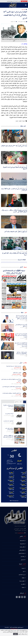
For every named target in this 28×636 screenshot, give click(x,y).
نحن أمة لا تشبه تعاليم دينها (9, 413)
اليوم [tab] (24, 401)
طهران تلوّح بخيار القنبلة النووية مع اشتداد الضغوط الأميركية (15, 168)
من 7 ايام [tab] (21, 401)
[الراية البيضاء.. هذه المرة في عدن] (19, 423)
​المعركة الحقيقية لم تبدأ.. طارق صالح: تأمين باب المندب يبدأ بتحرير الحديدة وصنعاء (21, 344)
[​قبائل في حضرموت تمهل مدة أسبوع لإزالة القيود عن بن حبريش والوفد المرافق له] (7, 337)
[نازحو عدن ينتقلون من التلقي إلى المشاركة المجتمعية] (19, 408)
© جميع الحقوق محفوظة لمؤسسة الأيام (16, 627)
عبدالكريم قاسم (18, 388)
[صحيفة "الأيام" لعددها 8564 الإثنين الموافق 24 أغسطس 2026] (14, 291)
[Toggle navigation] (25, 5)
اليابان (20, 121)
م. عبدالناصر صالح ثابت (16, 374)
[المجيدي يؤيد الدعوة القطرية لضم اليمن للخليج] (7, 328)
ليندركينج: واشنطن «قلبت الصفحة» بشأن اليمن (15, 231)
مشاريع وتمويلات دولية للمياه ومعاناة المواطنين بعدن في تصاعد (21, 352)
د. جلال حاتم (19, 382)
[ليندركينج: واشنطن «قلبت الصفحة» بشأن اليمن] (19, 431)
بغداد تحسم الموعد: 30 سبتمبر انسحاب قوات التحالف (14, 146)
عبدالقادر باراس (18, 394)
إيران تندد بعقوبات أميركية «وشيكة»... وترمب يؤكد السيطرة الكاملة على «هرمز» (14, 211)
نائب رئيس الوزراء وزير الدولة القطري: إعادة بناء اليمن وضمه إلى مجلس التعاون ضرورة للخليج (21, 317)
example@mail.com (21, 533)
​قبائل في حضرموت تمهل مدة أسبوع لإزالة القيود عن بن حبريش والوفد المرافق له (21, 335)
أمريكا (24, 121)
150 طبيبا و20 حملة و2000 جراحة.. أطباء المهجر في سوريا (14, 253)
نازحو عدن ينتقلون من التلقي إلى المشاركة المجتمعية (8, 406)
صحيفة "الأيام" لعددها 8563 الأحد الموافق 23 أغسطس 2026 (8, 436)
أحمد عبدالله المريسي (17, 367)
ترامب (17, 121)
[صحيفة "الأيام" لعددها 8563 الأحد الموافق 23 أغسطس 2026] (19, 439)
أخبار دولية (24, 9)
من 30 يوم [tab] (17, 401)
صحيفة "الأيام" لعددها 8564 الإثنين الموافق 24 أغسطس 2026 (14, 271)
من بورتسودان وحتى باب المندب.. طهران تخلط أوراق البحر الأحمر (14, 189)
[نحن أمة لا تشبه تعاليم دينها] (19, 416)
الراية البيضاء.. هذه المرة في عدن (8, 421)
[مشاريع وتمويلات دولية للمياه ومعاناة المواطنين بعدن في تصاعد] (7, 355)
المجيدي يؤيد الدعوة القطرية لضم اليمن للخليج (21, 325)
